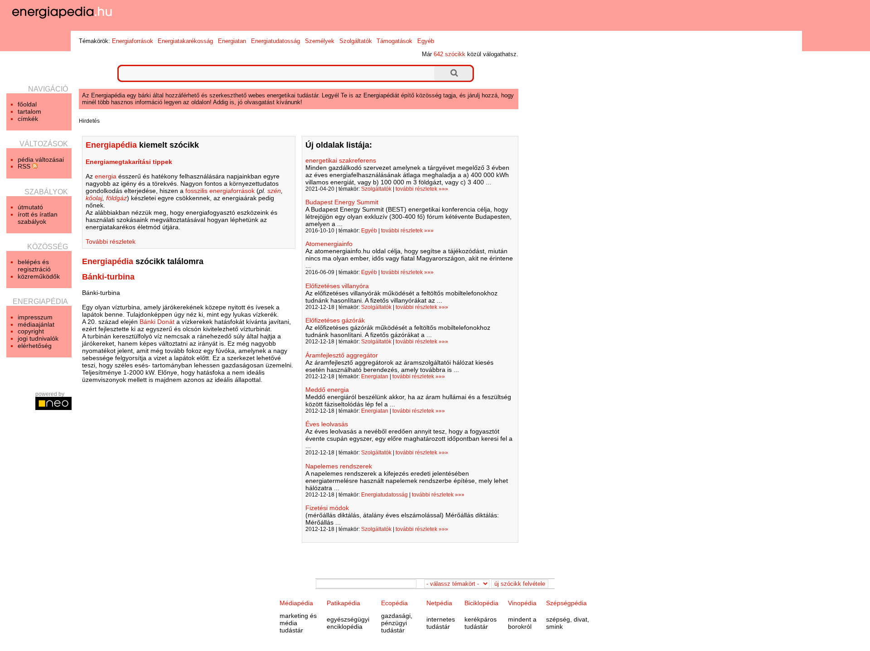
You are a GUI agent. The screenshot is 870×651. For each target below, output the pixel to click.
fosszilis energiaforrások (220, 190)
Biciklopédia (481, 603)
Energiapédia (107, 261)
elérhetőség (35, 345)
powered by (49, 394)
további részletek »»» (422, 189)
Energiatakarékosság (185, 41)
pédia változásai (41, 159)
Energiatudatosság (275, 41)
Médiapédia (296, 603)
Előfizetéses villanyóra (337, 285)
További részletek (110, 241)
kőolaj (94, 198)
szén (274, 190)
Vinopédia (522, 603)
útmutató (30, 207)
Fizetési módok (327, 507)
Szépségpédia (566, 603)
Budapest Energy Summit (341, 202)
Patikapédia (343, 603)
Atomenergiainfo (329, 243)
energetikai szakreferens (340, 160)
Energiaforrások (132, 41)
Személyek (319, 41)
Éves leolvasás (326, 424)
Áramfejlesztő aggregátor (341, 355)
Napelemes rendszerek (338, 466)
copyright (31, 331)
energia (105, 176)
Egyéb (425, 41)
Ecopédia (394, 603)
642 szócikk (449, 54)
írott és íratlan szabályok (38, 218)
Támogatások (394, 41)
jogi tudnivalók (38, 338)
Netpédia (439, 603)
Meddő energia (327, 389)
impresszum (35, 317)
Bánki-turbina (108, 276)
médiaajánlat (36, 324)
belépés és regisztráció (34, 265)
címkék (28, 118)
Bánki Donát (157, 321)
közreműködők (39, 276)
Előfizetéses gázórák (335, 320)
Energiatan (232, 41)
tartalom (29, 111)
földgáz (116, 198)
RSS (25, 166)
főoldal (27, 104)
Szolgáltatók (355, 41)
